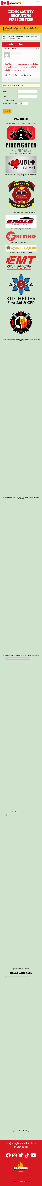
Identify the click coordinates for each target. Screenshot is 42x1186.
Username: (5, 91)
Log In (7, 111)
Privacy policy (21, 1146)
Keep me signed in (9, 100)
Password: (5, 96)
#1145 (37, 48)
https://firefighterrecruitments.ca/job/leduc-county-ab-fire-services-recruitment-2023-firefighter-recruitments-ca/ (21, 67)
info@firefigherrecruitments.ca (21, 1143)
